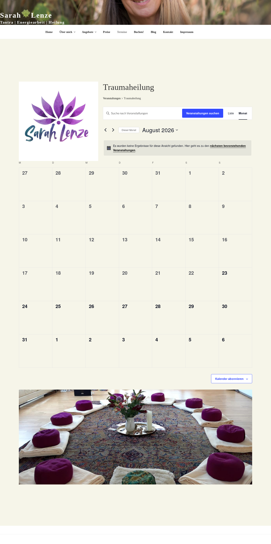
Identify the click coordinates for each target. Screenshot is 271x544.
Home (49, 32)
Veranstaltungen (112, 98)
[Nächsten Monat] (113, 130)
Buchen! (139, 32)
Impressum (186, 32)
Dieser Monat (129, 130)
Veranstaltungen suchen (202, 113)
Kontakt (168, 32)
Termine (122, 32)
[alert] (177, 148)
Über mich (66, 32)
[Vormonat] (105, 130)
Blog (153, 32)
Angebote (87, 32)
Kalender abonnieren (229, 379)
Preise (106, 32)
